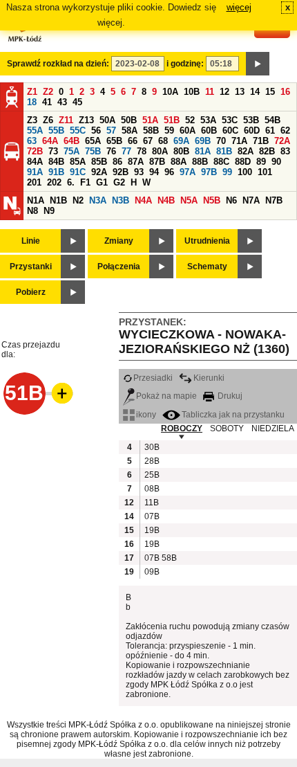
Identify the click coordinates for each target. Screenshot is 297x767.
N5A (189, 200)
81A (203, 151)
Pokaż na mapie (166, 396)
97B (209, 172)
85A (78, 161)
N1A (35, 200)
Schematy (207, 266)
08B (151, 489)
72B (35, 151)
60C (230, 130)
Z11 (66, 120)
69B (203, 141)
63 (32, 141)
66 (132, 141)
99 (227, 172)
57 (111, 130)
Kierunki (208, 378)
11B (151, 502)
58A (129, 130)
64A (50, 141)
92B (120, 172)
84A (35, 161)
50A (107, 120)
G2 (119, 182)
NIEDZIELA (272, 428)
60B (209, 130)
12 (224, 92)
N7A (251, 200)
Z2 (48, 92)
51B (172, 120)
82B (267, 151)
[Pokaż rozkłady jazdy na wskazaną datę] (257, 63)
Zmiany (118, 241)
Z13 (86, 120)
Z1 (32, 92)
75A (71, 151)
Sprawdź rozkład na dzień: (58, 64)
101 (265, 172)
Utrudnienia (207, 241)
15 (270, 92)
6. (71, 182)
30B (151, 447)
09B (151, 572)
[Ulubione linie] (58, 393)
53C (230, 120)
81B (224, 151)
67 (148, 141)
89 (261, 161)
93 (139, 172)
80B (181, 151)
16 (285, 92)
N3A (97, 200)
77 (126, 151)
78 (141, 151)
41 (47, 102)
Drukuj (228, 396)
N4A (143, 200)
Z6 (48, 120)
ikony (146, 414)
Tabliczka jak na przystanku (233, 414)
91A (35, 172)
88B (200, 161)
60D (252, 130)
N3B (120, 200)
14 (255, 92)
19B (151, 530)
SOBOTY (227, 428)
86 (117, 161)
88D (243, 161)
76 (111, 151)
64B (71, 141)
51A (150, 120)
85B (99, 161)
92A (99, 172)
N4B (166, 200)
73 (53, 151)
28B (151, 461)
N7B (273, 200)
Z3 (32, 120)
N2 (78, 200)
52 (190, 120)
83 (285, 151)
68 (163, 141)
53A (208, 120)
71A (239, 141)
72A (282, 141)
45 (77, 102)
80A (160, 151)
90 (276, 161)
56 (96, 130)
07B (151, 516)
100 (245, 172)
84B (56, 161)
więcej (239, 7)
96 (169, 172)
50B (129, 120)
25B (151, 475)
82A (245, 151)
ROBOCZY (181, 428)
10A (170, 92)
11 (209, 92)
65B (114, 141)
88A (178, 161)
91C (78, 172)
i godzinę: (185, 64)
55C (78, 130)
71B (261, 141)
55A (35, 130)
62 (285, 130)
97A (187, 172)
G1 (102, 182)
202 (54, 182)
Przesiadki (153, 378)
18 (32, 102)
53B (251, 120)
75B (93, 151)
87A (136, 161)
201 (34, 182)
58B (151, 130)
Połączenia (118, 266)
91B (56, 172)
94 (154, 172)
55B (56, 130)
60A (187, 130)
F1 (85, 182)
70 (221, 141)
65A (93, 141)
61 (270, 130)
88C (221, 161)
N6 (231, 200)
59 (169, 130)
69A (181, 141)
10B (192, 92)
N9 (49, 211)
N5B (211, 200)
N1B (58, 200)
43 (62, 102)
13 (240, 92)
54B (272, 120)
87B (157, 161)
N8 (32, 211)
